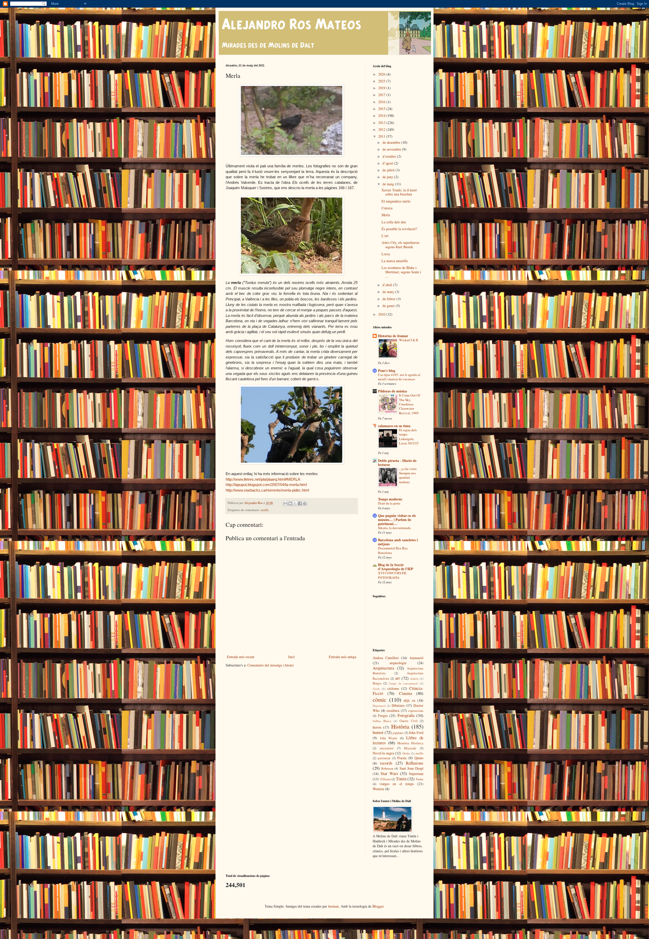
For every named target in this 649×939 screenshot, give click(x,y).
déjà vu (409, 700)
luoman (333, 906)
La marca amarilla (395, 260)
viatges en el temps (397, 783)
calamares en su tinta (394, 425)
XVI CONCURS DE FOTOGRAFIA (392, 575)
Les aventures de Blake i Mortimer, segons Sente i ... (401, 272)
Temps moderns (390, 499)
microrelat (386, 748)
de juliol (389, 170)
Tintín (401, 779)
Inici (291, 656)
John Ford (416, 732)
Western (378, 788)
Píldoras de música (392, 391)
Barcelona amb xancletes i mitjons (398, 542)
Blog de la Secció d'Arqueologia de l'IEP (395, 566)
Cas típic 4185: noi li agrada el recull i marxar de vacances (399, 376)
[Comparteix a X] (295, 503)
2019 (382, 87)
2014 (382, 115)
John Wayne (389, 738)
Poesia (401, 757)
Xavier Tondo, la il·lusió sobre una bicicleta (399, 192)
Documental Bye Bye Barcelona (393, 550)
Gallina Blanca (382, 721)
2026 (382, 74)
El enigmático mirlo (396, 201)
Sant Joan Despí (411, 768)
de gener (389, 305)
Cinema (405, 693)
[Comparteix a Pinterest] (304, 503)
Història (400, 726)
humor (378, 732)
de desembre (392, 142)
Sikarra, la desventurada (394, 528)
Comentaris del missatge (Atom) (270, 665)
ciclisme (393, 688)
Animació (416, 657)
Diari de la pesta (389, 503)
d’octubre (390, 156)
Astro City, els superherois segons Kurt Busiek (400, 244)
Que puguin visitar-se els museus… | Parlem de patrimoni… (397, 519)
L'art (385, 235)
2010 (382, 314)
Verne (419, 779)
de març (389, 291)
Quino (418, 757)
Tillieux (385, 779)
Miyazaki (410, 748)
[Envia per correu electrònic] (285, 503)
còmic (379, 699)
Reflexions (414, 763)
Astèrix (414, 678)
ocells (265, 510)
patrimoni (384, 758)
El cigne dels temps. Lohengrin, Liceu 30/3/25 (409, 436)
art (397, 678)
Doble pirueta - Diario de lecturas (397, 462)
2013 (382, 122)
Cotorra (387, 208)
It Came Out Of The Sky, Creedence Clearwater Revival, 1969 (409, 404)
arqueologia (398, 662)
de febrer (389, 298)
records (386, 763)
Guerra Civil (408, 721)
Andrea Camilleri (386, 657)
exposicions (415, 711)
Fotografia (406, 715)
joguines (398, 733)
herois (377, 727)
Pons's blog (386, 370)
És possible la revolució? (399, 228)
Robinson (387, 768)
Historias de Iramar (393, 335)
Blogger (378, 906)
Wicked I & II (408, 340)
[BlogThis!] (290, 503)
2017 (382, 94)
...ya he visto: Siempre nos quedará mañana (408, 475)
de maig (389, 184)
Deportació (379, 706)
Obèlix (406, 753)
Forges (383, 715)
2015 (382, 108)
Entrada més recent (240, 656)
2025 (382, 81)
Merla (386, 214)
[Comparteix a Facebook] (299, 503)
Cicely (376, 689)
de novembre (392, 149)
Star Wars (389, 773)
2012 (382, 129)
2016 (382, 101)
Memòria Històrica (410, 743)
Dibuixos (398, 705)
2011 (382, 136)
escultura (393, 710)
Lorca (386, 253)
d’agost (388, 163)
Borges (377, 683)
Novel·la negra (383, 753)
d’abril (388, 284)
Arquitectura (383, 668)
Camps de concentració (403, 683)
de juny (388, 176)
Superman (416, 773)
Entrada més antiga (342, 656)
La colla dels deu (394, 222)
